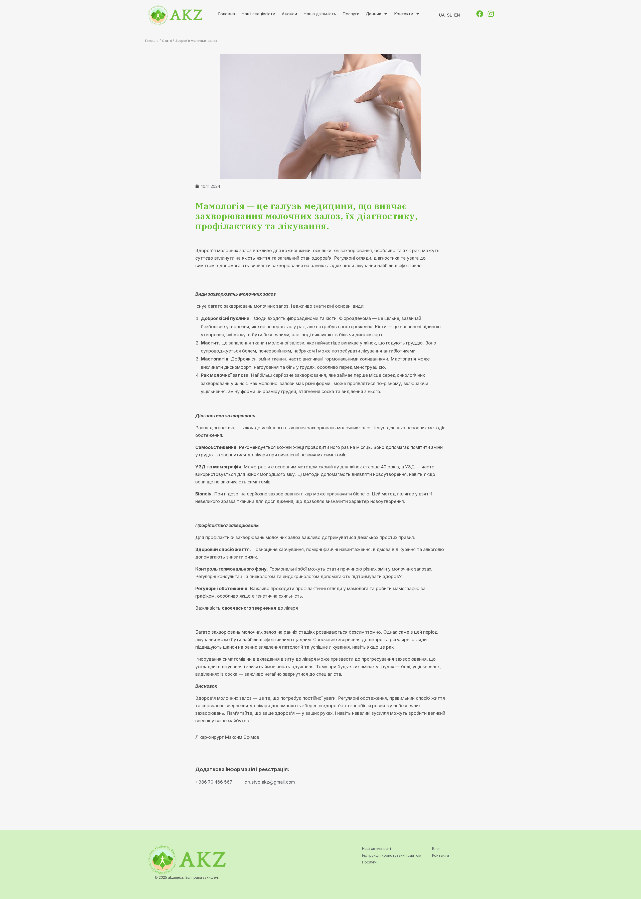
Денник (373, 13)
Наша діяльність (319, 13)
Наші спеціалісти (258, 13)
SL (449, 15)
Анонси (289, 13)
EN (457, 15)
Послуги (351, 13)
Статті (167, 41)
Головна (226, 13)
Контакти (403, 13)
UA (442, 15)
